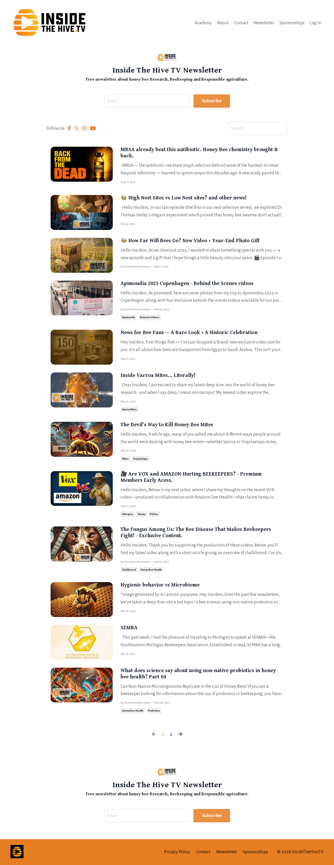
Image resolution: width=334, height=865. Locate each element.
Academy (203, 23)
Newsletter (264, 23)
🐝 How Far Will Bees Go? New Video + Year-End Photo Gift (190, 241)
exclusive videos (149, 317)
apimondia (128, 317)
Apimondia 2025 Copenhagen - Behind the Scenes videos (187, 284)
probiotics (154, 710)
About (223, 23)
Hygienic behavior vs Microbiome (160, 585)
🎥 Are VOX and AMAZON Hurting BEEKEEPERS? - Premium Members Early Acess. (191, 477)
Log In (315, 23)
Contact (241, 23)
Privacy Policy (177, 852)
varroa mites (129, 409)
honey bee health (151, 569)
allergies (127, 514)
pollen (154, 514)
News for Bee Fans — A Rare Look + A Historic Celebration (189, 333)
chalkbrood (129, 569)
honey (141, 514)
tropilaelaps (140, 459)
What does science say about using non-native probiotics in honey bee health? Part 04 (198, 674)
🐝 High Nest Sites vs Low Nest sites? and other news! (184, 198)
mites (125, 459)
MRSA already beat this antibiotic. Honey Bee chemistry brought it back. (199, 153)
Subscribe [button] (212, 101)
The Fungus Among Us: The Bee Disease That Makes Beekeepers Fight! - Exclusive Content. (196, 532)
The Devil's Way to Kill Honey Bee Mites (167, 425)
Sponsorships (292, 23)
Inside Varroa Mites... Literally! (158, 375)
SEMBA (129, 628)
